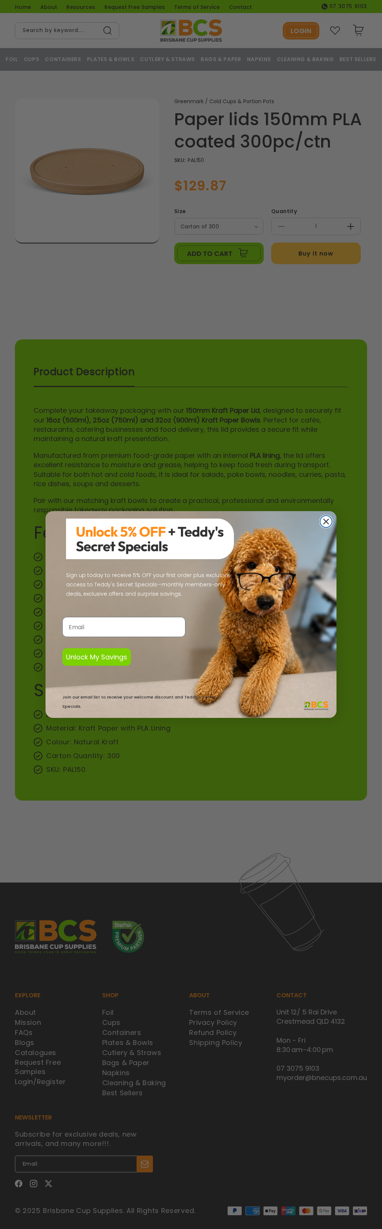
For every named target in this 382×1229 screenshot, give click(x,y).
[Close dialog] (326, 522)
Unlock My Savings (96, 657)
